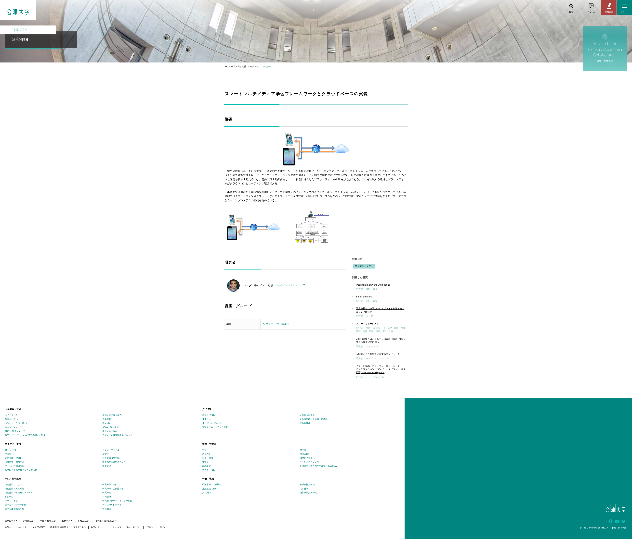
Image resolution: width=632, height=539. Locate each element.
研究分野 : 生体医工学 (113, 488)
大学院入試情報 (307, 415)
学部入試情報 (208, 415)
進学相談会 (305, 423)
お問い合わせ (97, 527)
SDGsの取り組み (110, 427)
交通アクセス (79, 527)
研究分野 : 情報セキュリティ (19, 492)
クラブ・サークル (110, 449)
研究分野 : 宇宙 (109, 484)
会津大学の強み (109, 431)
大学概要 (106, 419)
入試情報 (206, 409)
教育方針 (206, 454)
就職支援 (206, 466)
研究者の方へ (29, 520)
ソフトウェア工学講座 (276, 324)
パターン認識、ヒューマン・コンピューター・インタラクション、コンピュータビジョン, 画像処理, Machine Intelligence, (381, 369)
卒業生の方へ (84, 520)
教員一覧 (9, 496)
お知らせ (9, 527)
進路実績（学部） (13, 457)
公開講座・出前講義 (212, 484)
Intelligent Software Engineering (373, 284)
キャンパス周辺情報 (14, 466)
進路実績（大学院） (112, 457)
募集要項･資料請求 (59, 527)
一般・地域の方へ (48, 520)
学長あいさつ (11, 419)
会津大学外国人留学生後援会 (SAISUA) (319, 466)
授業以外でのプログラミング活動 (21, 470)
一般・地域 (208, 478)
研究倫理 (106, 508)
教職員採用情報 (307, 484)
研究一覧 (254, 66)
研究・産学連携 (238, 66)
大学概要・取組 (13, 409)
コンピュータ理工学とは (16, 423)
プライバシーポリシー (156, 527)
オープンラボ (11, 500)
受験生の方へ (11, 520)
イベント (22, 527)
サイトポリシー (133, 527)
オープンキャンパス (212, 423)
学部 (204, 449)
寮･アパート (11, 449)
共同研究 (106, 496)
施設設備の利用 (209, 488)
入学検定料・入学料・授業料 (314, 419)
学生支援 (106, 466)
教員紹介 (106, 423)
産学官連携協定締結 (14, 508)
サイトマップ (114, 527)
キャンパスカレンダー (310, 462)
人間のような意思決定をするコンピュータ (378, 354)
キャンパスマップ (13, 427)
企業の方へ (67, 520)
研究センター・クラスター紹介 (117, 500)
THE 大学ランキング (15, 431)
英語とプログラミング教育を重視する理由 (25, 435)
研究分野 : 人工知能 (14, 488)
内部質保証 (305, 454)
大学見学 (304, 488)
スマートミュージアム (367, 323)
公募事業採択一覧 (308, 492)
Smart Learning (364, 296)
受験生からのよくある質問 (215, 427)
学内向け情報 (208, 470)
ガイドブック (11, 415)
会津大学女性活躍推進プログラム (118, 435)
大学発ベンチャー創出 (15, 504)
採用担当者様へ (307, 457)
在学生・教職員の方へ (106, 520)
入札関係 (206, 492)
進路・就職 (207, 457)
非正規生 (206, 419)
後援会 (205, 462)
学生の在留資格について (114, 462)
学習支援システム (364, 266)
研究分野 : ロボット (14, 484)
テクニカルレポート (112, 504)
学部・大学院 (209, 443)
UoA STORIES (38, 527)
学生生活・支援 (13, 443)
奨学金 (105, 454)
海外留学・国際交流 (14, 462)
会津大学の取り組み (112, 415)
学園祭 (8, 454)
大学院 (303, 449)
